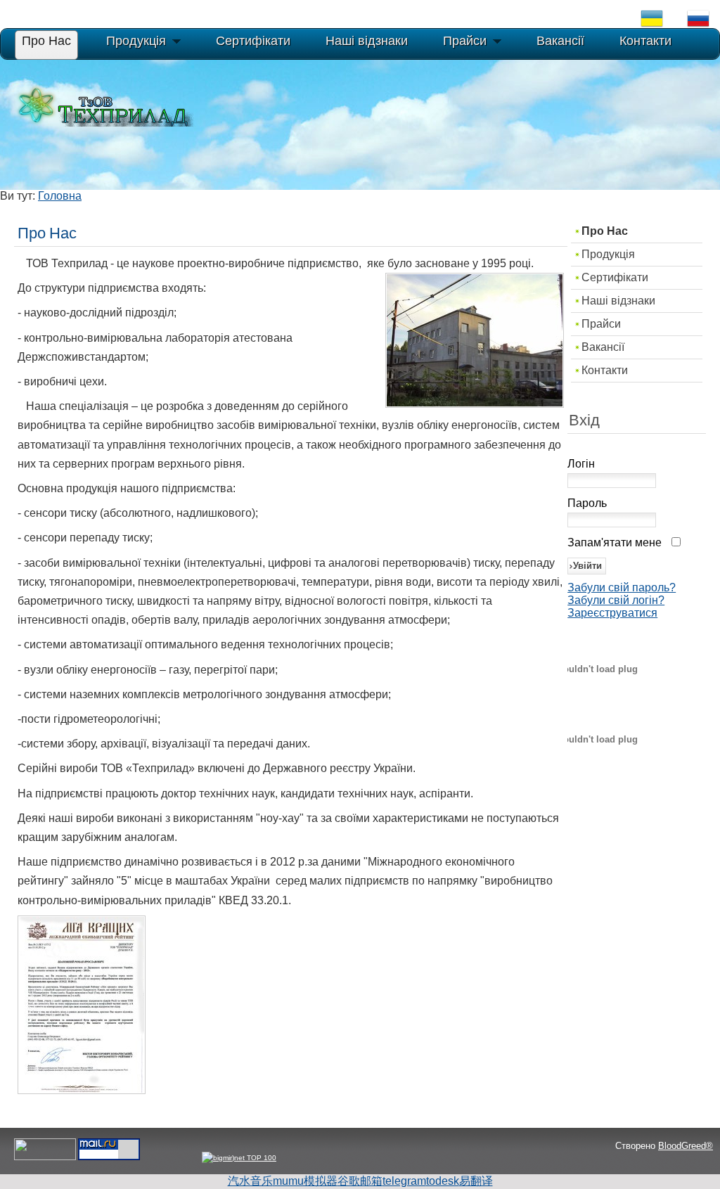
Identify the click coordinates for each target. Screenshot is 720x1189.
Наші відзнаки (618, 301)
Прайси (601, 324)
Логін (581, 464)
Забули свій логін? (615, 600)
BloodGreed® (685, 1145)
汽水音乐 (250, 1181)
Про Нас (604, 231)
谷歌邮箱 (360, 1181)
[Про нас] (82, 1090)
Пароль (587, 503)
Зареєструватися (612, 613)
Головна (60, 196)
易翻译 (476, 1181)
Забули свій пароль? (621, 587)
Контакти (604, 370)
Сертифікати (614, 277)
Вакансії (602, 347)
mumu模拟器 (305, 1181)
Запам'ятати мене (614, 542)
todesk (442, 1181)
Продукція (608, 254)
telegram (404, 1181)
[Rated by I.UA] (45, 1158)
